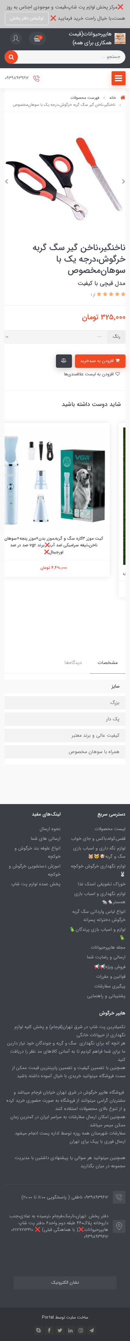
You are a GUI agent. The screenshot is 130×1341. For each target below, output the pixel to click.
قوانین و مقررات (110, 976)
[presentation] (123, 181)
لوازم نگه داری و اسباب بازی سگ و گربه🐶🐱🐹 (99, 852)
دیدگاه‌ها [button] (73, 662)
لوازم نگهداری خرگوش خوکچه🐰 (98, 870)
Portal (48, 1317)
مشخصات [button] (108, 662)
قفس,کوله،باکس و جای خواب (98, 838)
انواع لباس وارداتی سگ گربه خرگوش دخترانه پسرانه (98, 916)
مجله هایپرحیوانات (108, 947)
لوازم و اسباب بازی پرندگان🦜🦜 (97, 933)
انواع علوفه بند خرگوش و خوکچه (37, 852)
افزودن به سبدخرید (97, 360)
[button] (37, 38)
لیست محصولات (110, 829)
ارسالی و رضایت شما (106, 957)
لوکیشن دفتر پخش (27, 18)
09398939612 (17, 78)
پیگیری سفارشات (109, 986)
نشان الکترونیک (65, 1282)
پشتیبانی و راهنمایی (106, 996)
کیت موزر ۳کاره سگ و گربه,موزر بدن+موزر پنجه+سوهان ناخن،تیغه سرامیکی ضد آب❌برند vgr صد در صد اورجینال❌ (65, 545)
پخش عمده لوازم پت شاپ (35, 884)
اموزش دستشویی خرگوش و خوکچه (34, 870)
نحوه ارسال (50, 829)
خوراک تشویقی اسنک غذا (101, 884)
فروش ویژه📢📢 (109, 967)
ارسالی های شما (45, 838)
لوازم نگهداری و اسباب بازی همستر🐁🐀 (99, 898)
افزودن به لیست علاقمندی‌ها (89, 374)
